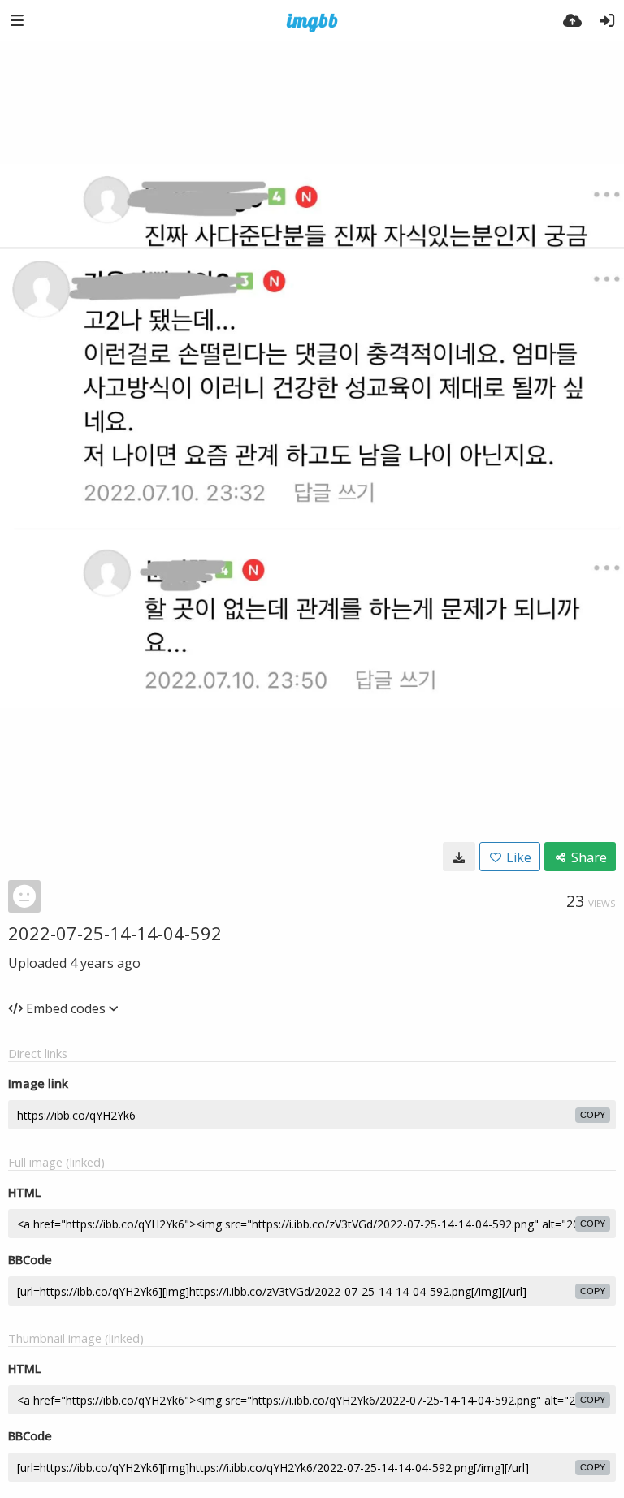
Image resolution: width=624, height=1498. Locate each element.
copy (592, 1115)
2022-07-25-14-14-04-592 (115, 933)
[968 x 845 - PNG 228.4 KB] (459, 856)
